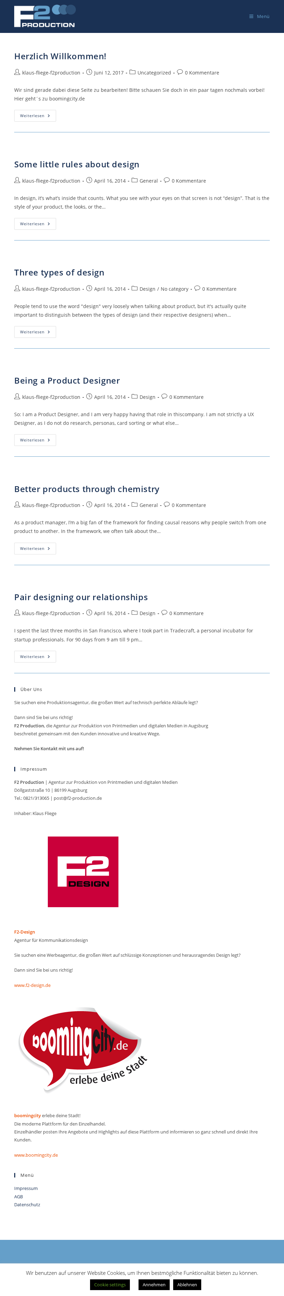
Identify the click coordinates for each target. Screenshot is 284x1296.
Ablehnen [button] (187, 1284)
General (149, 180)
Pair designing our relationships (81, 597)
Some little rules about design (77, 164)
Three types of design (59, 272)
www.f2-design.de (33, 985)
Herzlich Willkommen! (60, 56)
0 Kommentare (202, 72)
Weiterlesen (38, 117)
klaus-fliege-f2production (51, 72)
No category (174, 289)
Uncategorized (154, 72)
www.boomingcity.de (36, 1155)
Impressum (26, 1188)
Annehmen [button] (154, 1284)
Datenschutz (27, 1204)
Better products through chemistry (87, 488)
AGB (18, 1196)
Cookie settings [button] (110, 1284)
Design (148, 289)
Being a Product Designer (67, 380)
